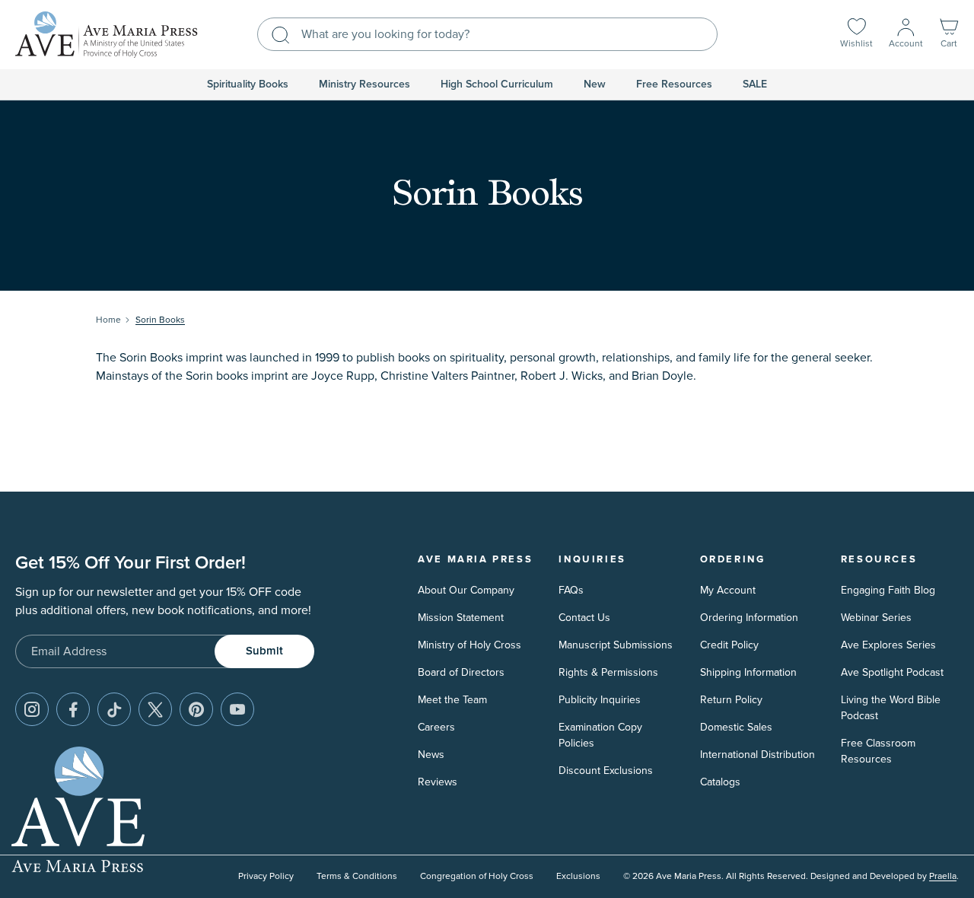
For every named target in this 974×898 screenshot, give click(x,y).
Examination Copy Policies (600, 735)
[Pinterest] (196, 709)
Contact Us (584, 617)
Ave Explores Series (888, 644)
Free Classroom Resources (878, 751)
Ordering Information (749, 617)
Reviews (437, 781)
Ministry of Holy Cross (469, 644)
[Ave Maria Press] (106, 34)
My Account (728, 590)
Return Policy (731, 699)
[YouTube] (237, 709)
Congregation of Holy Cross (476, 876)
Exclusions (578, 876)
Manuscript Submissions (616, 644)
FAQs (571, 590)
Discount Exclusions (606, 770)
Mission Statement (461, 617)
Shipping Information (748, 672)
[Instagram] (32, 709)
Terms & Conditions (357, 876)
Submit (264, 651)
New (595, 84)
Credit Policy (729, 644)
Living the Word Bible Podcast (891, 707)
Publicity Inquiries (600, 699)
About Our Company (466, 590)
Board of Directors (461, 672)
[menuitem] (248, 84)
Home (108, 320)
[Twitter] (155, 709)
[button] (949, 34)
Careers (436, 727)
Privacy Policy (266, 876)
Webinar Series (876, 617)
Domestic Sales (736, 727)
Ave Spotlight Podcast (892, 672)
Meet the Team (452, 699)
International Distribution (757, 754)
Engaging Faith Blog (888, 590)
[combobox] (487, 34)
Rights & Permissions (608, 672)
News (431, 754)
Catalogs (720, 781)
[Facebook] (73, 709)
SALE (755, 84)
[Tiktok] (114, 709)
